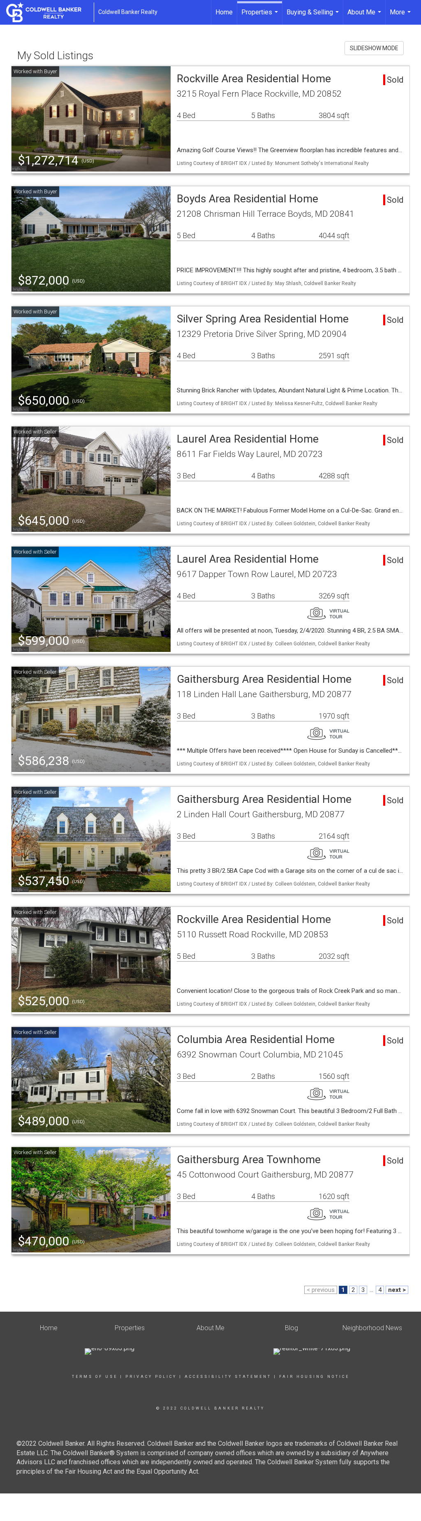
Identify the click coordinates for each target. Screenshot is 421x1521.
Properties (260, 16)
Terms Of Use (95, 1377)
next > (397, 1290)
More (401, 16)
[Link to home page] (48, 12)
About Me (365, 16)
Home (224, 12)
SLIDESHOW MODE (374, 48)
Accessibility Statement (228, 1377)
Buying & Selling (314, 16)
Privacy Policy (151, 1377)
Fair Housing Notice (314, 1377)
